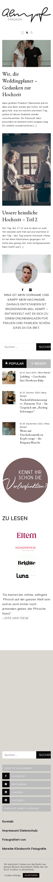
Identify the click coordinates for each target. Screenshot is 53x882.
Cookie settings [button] (12, 875)
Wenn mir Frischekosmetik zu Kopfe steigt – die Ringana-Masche (31, 436)
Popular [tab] (16, 363)
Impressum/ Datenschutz (20, 830)
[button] (27, 32)
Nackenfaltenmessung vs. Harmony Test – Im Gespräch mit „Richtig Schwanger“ (33, 405)
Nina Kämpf (44, 372)
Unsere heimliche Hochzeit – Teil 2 (20, 216)
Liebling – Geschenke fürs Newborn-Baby (33, 378)
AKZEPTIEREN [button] (31, 875)
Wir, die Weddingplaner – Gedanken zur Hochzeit (19, 84)
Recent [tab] (40, 363)
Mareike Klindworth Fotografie (24, 848)
